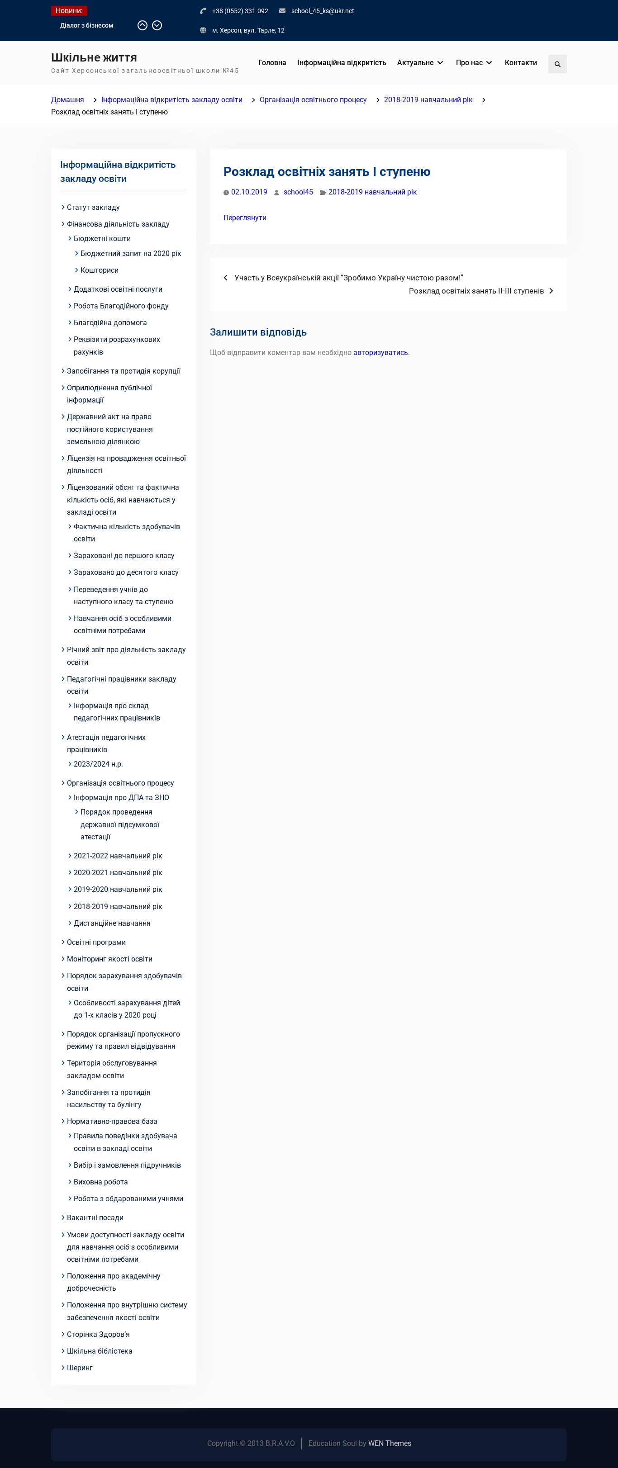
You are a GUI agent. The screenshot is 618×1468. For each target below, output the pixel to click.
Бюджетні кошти (102, 238)
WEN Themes (389, 1443)
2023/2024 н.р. (98, 764)
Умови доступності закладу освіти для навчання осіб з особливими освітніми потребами (125, 1247)
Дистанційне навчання (112, 923)
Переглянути (244, 217)
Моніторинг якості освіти (109, 959)
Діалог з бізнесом (87, 25)
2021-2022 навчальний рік (118, 856)
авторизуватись (380, 352)
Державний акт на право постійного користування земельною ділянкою (110, 428)
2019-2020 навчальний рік (118, 889)
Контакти (521, 62)
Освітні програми (96, 942)
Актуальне (415, 62)
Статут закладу (93, 207)
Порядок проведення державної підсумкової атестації (120, 824)
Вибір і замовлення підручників (127, 1165)
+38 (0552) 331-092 (240, 10)
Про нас (469, 62)
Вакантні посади (95, 1217)
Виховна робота (101, 1182)
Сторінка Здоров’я (98, 1334)
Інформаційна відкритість (341, 62)
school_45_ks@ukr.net (322, 10)
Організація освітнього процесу (120, 783)
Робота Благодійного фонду (121, 306)
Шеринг (80, 1368)
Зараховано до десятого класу (126, 572)
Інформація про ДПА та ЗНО (121, 797)
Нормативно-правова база (112, 1121)
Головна (272, 62)
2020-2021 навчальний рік (118, 872)
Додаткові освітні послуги (118, 289)
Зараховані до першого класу (124, 555)
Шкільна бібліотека (100, 1351)
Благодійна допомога (110, 322)
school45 (298, 192)
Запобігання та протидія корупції (123, 371)
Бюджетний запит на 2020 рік (131, 253)
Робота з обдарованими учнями (128, 1198)
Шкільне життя (94, 57)
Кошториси (100, 270)
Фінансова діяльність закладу (118, 224)
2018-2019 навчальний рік (372, 192)
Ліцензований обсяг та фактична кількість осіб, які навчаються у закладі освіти (123, 499)
